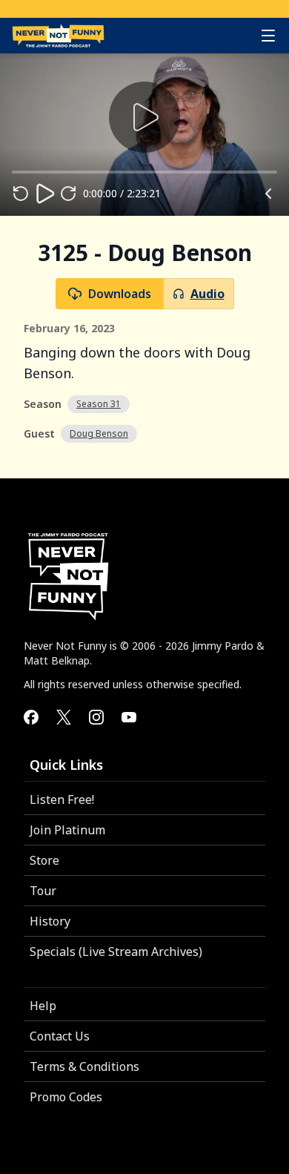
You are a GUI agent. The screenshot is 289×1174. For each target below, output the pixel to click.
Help (43, 1005)
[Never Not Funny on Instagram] (96, 717)
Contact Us (60, 1036)
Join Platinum (67, 830)
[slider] (12, 172)
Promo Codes (66, 1097)
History (50, 921)
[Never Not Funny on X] (63, 717)
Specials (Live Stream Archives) (116, 951)
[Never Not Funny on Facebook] (31, 717)
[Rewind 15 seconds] (21, 193)
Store (44, 860)
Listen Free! (62, 799)
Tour (43, 891)
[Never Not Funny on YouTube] (129, 717)
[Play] (44, 193)
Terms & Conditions (84, 1066)
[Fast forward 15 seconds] (68, 193)
